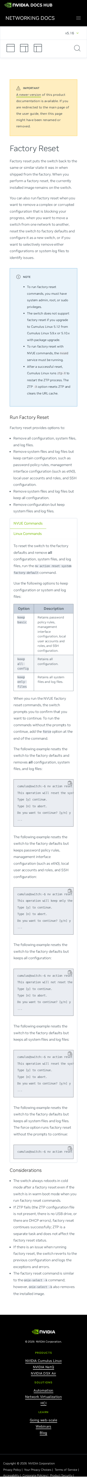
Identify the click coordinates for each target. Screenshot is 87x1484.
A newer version (28, 95)
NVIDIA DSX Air (43, 1373)
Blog (43, 1433)
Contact (8, 1481)
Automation (43, 1390)
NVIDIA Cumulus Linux (43, 1361)
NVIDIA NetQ (43, 1367)
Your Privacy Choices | (39, 1470)
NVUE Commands (28, 523)
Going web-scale (43, 1420)
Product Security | (62, 1475)
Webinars (43, 1426)
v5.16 (69, 33)
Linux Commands (28, 533)
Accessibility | (12, 1475)
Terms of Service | (67, 1470)
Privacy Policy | (13, 1470)
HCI (43, 1403)
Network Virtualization (43, 1397)
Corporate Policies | (36, 1475)
